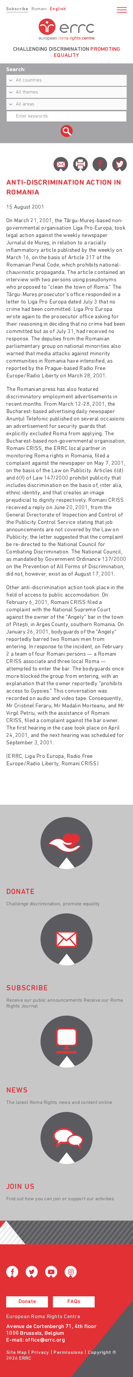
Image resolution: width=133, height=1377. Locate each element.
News (17, 1090)
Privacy (40, 1352)
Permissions (68, 1352)
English (58, 9)
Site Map (16, 1352)
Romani (39, 9)
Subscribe (17, 9)
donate (20, 892)
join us (20, 1187)
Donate (27, 1302)
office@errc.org (45, 1340)
